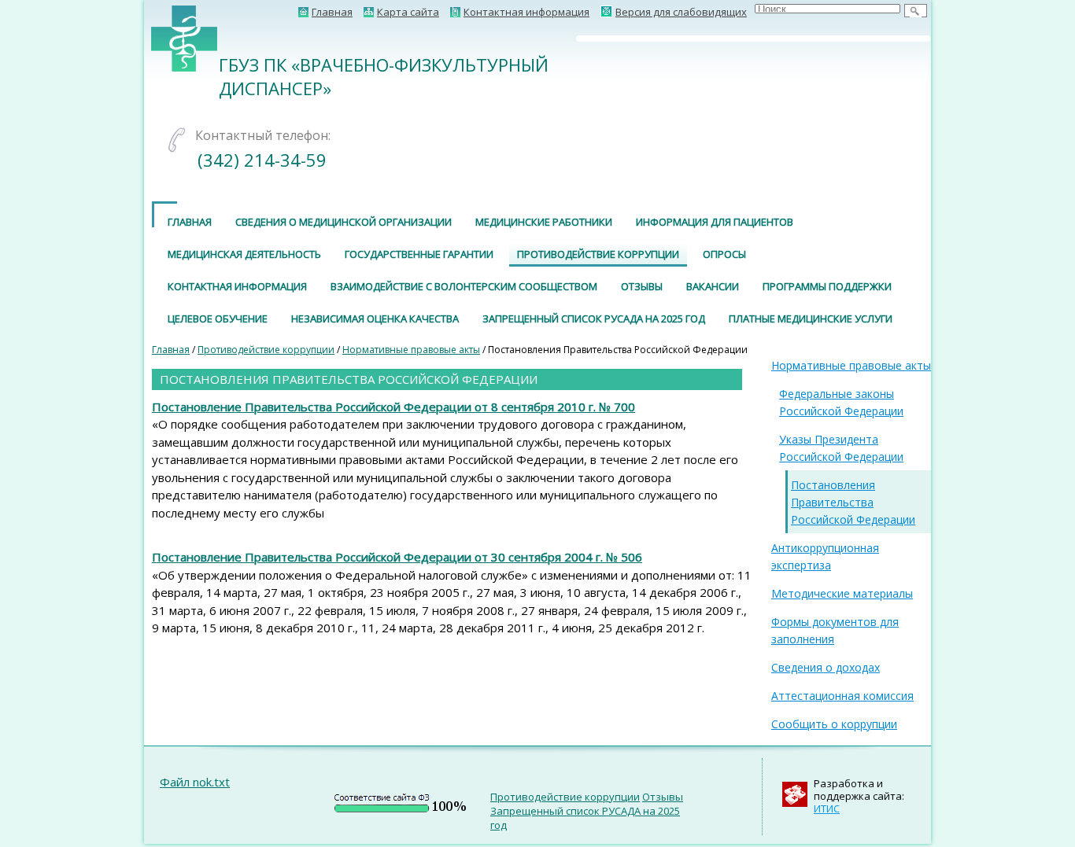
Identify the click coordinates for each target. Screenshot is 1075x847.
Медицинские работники (543, 222)
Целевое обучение (218, 318)
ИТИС (827, 808)
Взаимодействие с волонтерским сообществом (464, 286)
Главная (190, 222)
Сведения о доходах (825, 667)
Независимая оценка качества (375, 318)
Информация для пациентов (714, 222)
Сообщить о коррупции (834, 723)
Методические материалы (842, 593)
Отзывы (642, 286)
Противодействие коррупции (598, 254)
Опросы (724, 254)
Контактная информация (237, 286)
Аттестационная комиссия (842, 695)
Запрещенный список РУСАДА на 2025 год (593, 318)
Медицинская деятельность (244, 254)
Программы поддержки (827, 286)
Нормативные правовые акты (411, 349)
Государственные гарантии (419, 254)
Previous (555, 38)
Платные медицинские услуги (810, 318)
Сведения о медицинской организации (343, 222)
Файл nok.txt (195, 782)
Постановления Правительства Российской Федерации (853, 502)
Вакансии (712, 286)
